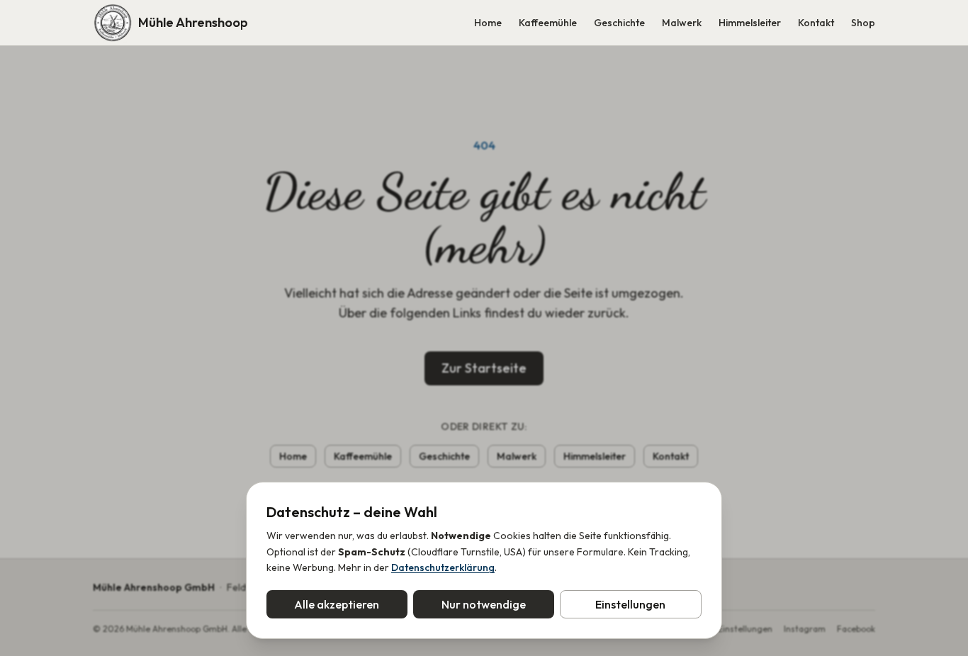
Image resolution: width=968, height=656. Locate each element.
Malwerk (682, 22)
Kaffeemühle (548, 22)
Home (488, 22)
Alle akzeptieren (336, 604)
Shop (863, 22)
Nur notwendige (483, 604)
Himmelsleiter (750, 22)
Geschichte (619, 22)
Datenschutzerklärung (443, 567)
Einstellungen (630, 604)
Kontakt (816, 22)
